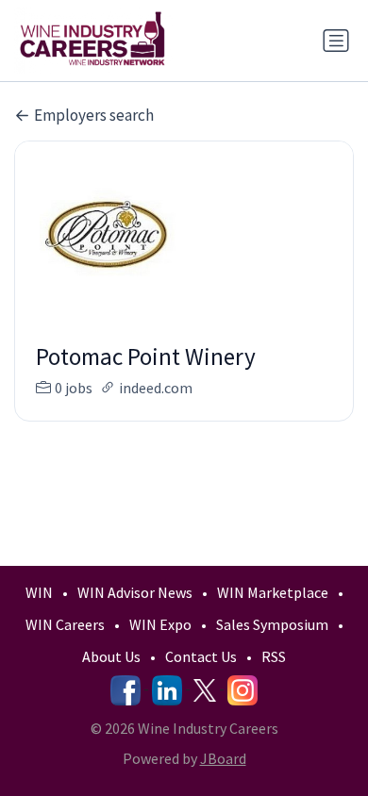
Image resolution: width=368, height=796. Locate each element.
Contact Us (201, 656)
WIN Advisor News (134, 592)
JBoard (223, 758)
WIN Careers (65, 624)
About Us (111, 656)
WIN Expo (160, 624)
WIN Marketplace (272, 592)
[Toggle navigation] (336, 40)
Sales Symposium (272, 624)
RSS (273, 656)
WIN (39, 592)
